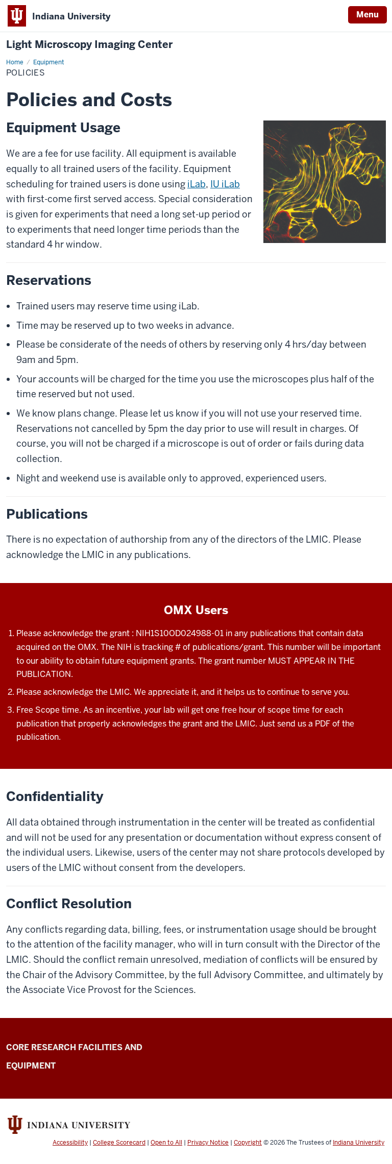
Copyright (248, 1142)
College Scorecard (119, 1142)
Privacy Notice (208, 1142)
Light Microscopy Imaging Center (89, 45)
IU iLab (225, 184)
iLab (196, 184)
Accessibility (70, 1142)
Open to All (166, 1142)
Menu (367, 14)
